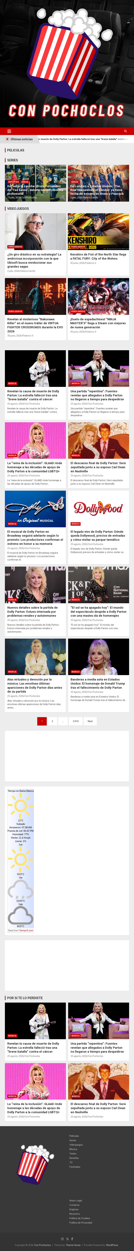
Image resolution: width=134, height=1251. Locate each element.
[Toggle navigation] (9, 131)
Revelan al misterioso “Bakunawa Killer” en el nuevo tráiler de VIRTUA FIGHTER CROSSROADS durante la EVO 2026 (35, 325)
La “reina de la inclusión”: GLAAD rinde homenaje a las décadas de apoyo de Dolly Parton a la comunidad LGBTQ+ (34, 467)
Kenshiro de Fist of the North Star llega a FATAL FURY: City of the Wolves (98, 256)
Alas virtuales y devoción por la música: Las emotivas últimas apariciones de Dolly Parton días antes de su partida (34, 685)
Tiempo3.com (26, 930)
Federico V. (90, 263)
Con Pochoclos (29, 197)
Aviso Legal (75, 1200)
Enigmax (73, 1209)
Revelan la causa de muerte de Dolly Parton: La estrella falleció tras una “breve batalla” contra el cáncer (33, 395)
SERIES (12, 160)
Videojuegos (15, 247)
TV (71, 1162)
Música (12, 383)
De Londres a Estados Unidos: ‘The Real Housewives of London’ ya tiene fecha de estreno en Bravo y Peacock (97, 190)
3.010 (76, 721)
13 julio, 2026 (14, 197)
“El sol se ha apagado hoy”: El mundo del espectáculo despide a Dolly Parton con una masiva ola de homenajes (98, 611)
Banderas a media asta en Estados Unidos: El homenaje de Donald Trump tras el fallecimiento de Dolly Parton (98, 683)
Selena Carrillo (90, 197)
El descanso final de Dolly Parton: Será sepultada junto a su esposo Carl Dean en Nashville (98, 467)
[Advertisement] (67, 756)
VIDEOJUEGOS (18, 209)
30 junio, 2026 (77, 263)
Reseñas (74, 1158)
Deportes (13, 182)
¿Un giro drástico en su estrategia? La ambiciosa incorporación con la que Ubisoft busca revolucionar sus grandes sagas (34, 260)
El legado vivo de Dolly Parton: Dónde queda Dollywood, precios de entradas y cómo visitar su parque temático (98, 536)
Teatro (72, 1153)
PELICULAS (15, 150)
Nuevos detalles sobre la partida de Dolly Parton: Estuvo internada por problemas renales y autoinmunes (32, 611)
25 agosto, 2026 (15, 403)
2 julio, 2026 (76, 197)
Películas (74, 1135)
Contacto (74, 1205)
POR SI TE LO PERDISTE (25, 998)
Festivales (74, 1166)
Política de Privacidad (80, 1222)
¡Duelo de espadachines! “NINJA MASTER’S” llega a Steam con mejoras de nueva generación (98, 323)
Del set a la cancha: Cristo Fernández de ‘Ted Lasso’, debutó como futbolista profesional (35, 190)
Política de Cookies (79, 1218)
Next (90, 721)
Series (24, 182)
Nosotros (74, 1213)
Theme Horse (73, 1245)
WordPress (112, 1245)
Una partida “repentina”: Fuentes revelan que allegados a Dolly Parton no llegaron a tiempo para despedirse (97, 395)
